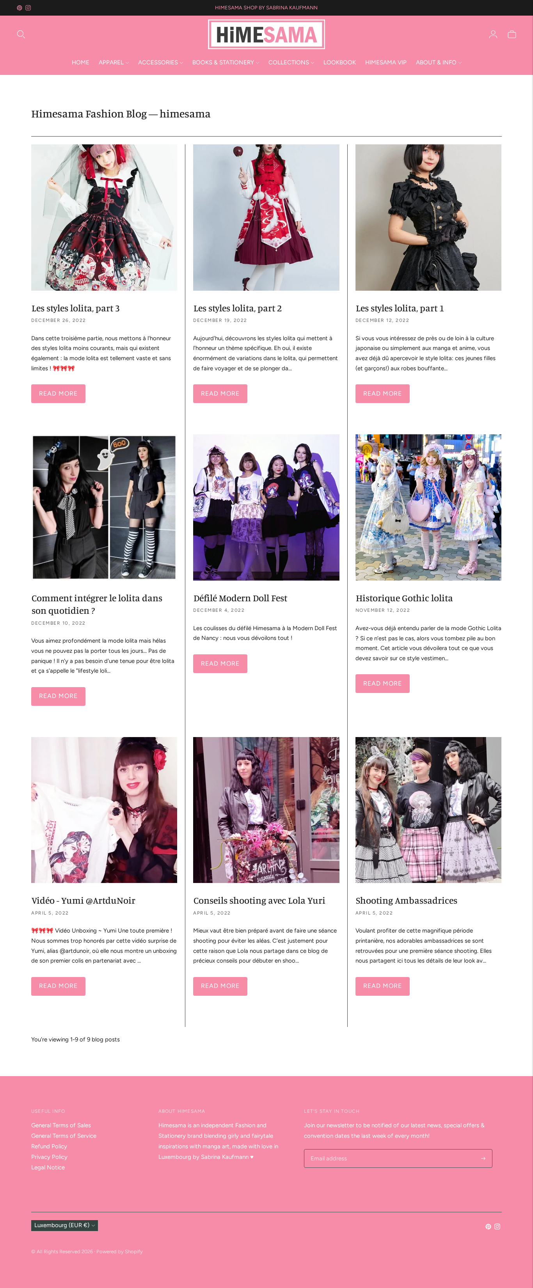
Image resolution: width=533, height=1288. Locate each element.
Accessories (158, 62)
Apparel (111, 62)
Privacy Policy (49, 1156)
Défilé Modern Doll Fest (240, 598)
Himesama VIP (386, 62)
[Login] (493, 34)
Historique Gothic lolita (404, 598)
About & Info (436, 62)
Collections (288, 62)
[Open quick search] (112, 34)
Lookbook (339, 62)
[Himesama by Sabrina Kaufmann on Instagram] (28, 8)
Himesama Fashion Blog (89, 113)
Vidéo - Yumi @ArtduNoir (83, 900)
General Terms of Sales (61, 1125)
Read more (58, 393)
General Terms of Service (63, 1135)
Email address (327, 1150)
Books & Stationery (223, 62)
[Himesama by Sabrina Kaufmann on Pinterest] (19, 8)
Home (80, 62)
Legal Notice (48, 1167)
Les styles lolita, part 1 (400, 308)
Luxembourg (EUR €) (61, 1225)
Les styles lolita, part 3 (76, 308)
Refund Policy (49, 1146)
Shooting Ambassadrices (406, 900)
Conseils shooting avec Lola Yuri (259, 900)
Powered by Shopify (119, 1251)
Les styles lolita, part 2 (238, 308)
